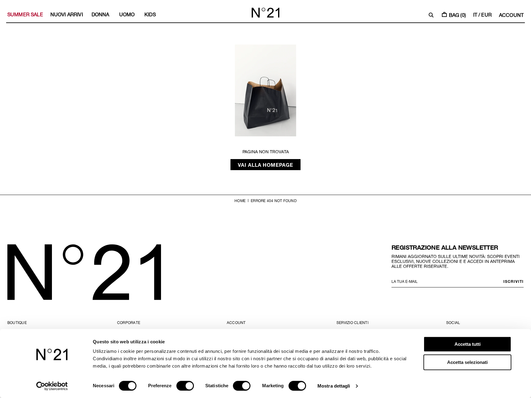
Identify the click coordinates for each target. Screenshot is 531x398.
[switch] (185, 386)
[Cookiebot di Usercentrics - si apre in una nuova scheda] (52, 386)
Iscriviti (513, 281)
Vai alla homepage (265, 165)
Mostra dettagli (333, 385)
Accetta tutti (467, 344)
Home (240, 200)
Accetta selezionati (467, 362)
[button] (431, 15)
